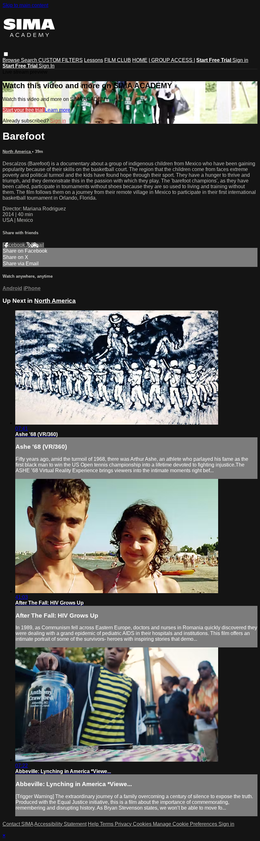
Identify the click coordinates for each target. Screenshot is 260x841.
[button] (6, 54)
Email (37, 245)
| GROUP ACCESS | (172, 60)
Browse (12, 60)
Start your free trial (24, 110)
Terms (107, 824)
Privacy (124, 824)
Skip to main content (25, 5)
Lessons (93, 60)
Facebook (14, 245)
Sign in (240, 60)
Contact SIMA (18, 824)
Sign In (47, 66)
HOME (139, 60)
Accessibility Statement (60, 824)
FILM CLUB (117, 60)
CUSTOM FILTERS (60, 60)
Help (94, 824)
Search (29, 60)
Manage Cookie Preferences (185, 824)
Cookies (143, 824)
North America (17, 151)
